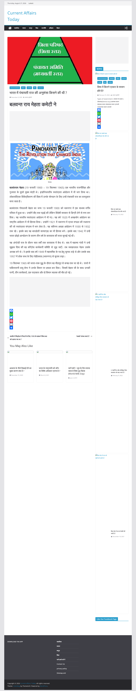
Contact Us (61, 664)
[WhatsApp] (50, 314)
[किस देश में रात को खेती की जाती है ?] (102, 534)
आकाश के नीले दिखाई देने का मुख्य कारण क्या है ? (20, 369)
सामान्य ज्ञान (40, 88)
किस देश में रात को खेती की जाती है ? (118, 532)
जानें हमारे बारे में (61, 660)
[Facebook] (50, 310)
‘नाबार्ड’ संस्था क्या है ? (83, 336)
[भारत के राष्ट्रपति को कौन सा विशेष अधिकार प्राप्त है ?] (50, 352)
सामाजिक (16, 28)
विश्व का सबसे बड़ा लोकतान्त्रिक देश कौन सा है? (118, 210)
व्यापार (24, 28)
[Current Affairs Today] (10, 28)
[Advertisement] (50, 126)
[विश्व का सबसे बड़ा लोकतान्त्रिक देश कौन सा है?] (102, 212)
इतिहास (51, 28)
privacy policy (62, 669)
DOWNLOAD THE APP (15, 642)
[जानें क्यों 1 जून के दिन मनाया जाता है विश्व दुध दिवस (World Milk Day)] (79, 352)
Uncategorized (14, 88)
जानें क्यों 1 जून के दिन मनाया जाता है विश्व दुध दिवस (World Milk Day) (79, 371)
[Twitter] (50, 317)
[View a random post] (126, 28)
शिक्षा (37, 28)
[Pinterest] (50, 321)
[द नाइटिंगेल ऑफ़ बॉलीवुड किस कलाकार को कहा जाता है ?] (102, 373)
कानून (30, 28)
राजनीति (44, 28)
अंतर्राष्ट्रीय (112, 78)
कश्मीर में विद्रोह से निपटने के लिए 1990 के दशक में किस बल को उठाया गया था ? (28, 337)
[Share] (50, 327)
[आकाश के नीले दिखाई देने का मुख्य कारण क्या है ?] (20, 352)
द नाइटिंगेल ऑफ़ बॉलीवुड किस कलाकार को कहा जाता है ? (119, 371)
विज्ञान (58, 28)
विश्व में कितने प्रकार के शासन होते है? (111, 88)
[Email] (50, 324)
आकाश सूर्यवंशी (28, 97)
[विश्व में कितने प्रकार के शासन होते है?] (112, 74)
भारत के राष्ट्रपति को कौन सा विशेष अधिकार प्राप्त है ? (49, 369)
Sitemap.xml (61, 673)
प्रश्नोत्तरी (29, 88)
